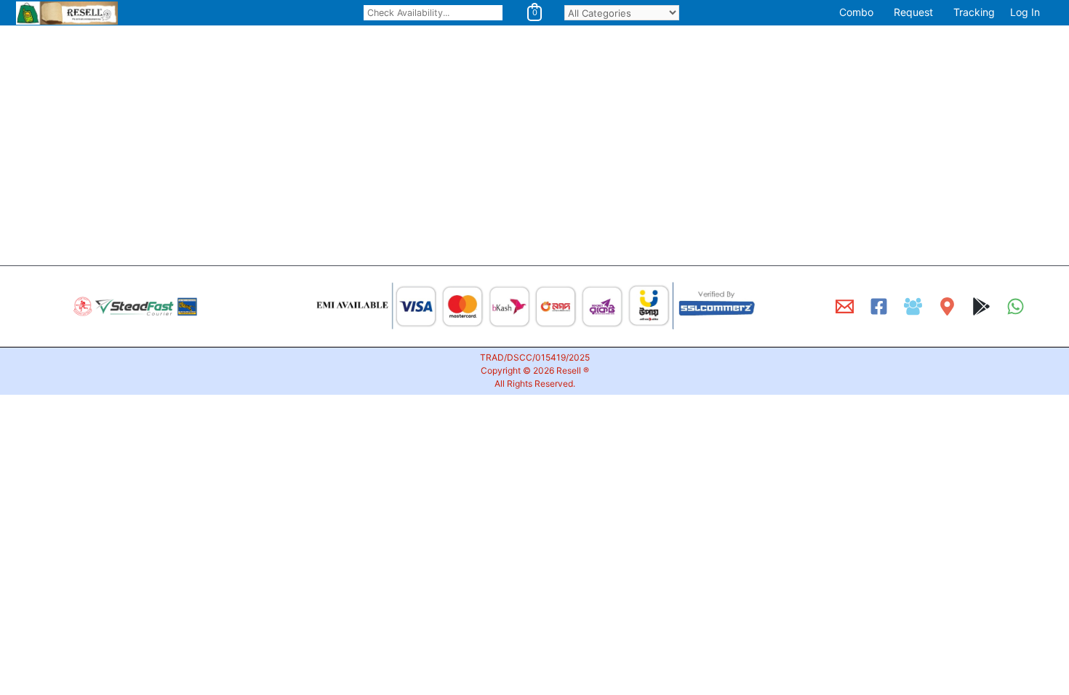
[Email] (844, 306)
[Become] (913, 306)
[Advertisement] (436, 147)
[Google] (981, 306)
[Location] (947, 306)
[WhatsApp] (1015, 306)
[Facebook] (879, 306)
